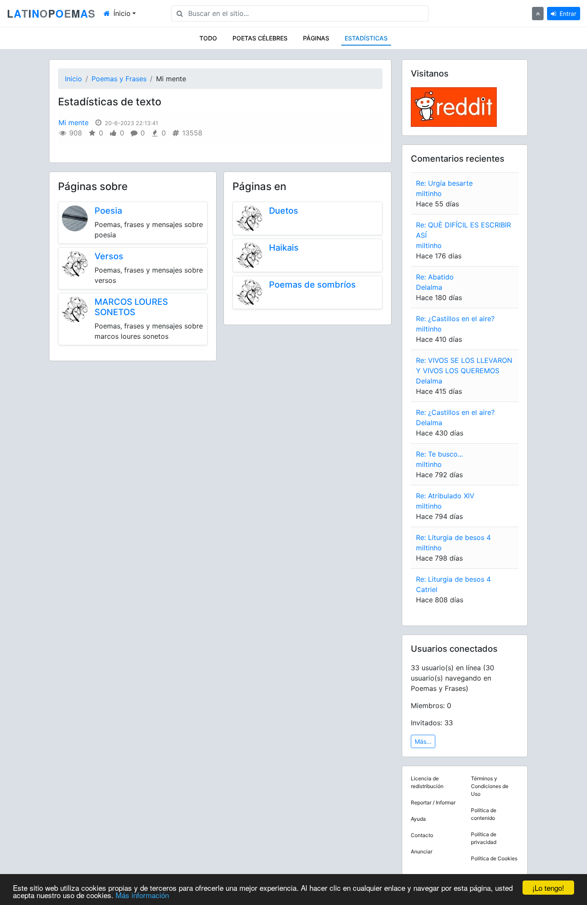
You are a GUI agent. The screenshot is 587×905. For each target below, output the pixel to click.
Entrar (567, 13)
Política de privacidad (483, 838)
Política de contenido (483, 814)
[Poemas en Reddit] (454, 106)
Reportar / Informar (433, 802)
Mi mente (73, 122)
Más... (423, 741)
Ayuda (418, 819)
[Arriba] (538, 13)
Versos (109, 256)
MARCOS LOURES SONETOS (131, 307)
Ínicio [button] (122, 13)
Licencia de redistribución (427, 782)
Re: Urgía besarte (444, 183)
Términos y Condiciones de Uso (489, 786)
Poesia (108, 211)
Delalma (429, 287)
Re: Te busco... (439, 454)
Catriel (426, 589)
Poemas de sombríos (312, 284)
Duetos (283, 211)
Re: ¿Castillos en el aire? (455, 318)
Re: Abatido (435, 277)
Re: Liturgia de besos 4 (453, 537)
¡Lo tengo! (548, 887)
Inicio (73, 78)
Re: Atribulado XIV (445, 495)
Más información (142, 895)
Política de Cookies (494, 858)
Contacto (422, 835)
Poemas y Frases (119, 78)
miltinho (429, 193)
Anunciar (421, 851)
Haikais (284, 247)
